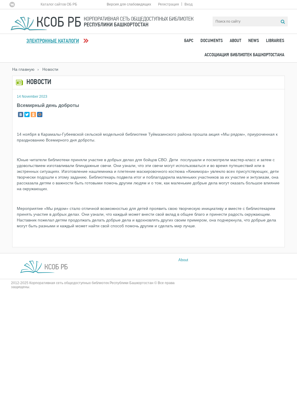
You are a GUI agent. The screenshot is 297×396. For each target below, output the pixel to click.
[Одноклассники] (33, 114)
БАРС (188, 41)
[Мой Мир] (39, 114)
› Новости (47, 69)
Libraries (275, 41)
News (253, 41)
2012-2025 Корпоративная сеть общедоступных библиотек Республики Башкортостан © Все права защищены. (93, 285)
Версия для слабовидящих (129, 4)
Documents (211, 41)
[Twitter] (27, 114)
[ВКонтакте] (20, 114)
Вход (188, 4)
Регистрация (168, 4)
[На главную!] (102, 21)
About (235, 41)
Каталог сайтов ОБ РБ (59, 4)
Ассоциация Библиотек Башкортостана (244, 55)
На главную (23, 69)
